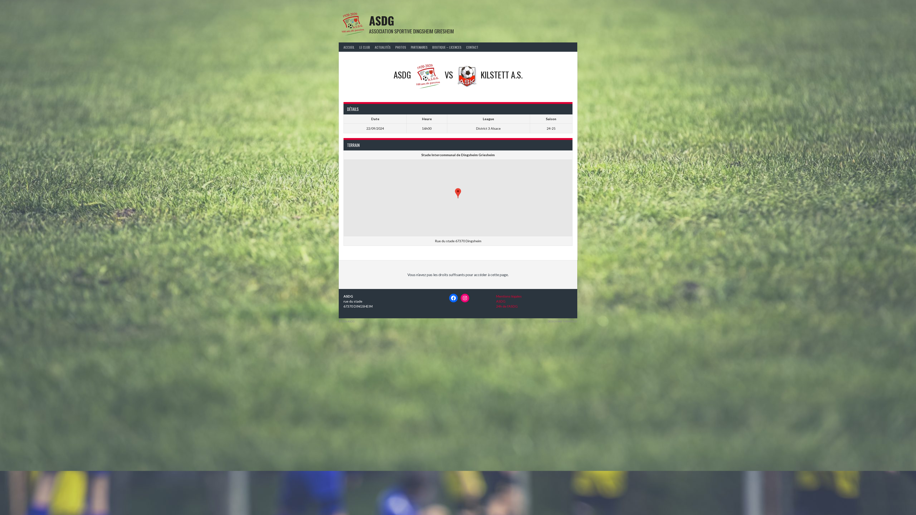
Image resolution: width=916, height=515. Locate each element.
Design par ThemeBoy (562, 321)
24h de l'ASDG (507, 306)
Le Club (364, 47)
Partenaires (419, 47)
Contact (472, 47)
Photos (400, 47)
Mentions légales (509, 296)
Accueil (349, 47)
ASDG (381, 20)
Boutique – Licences (446, 47)
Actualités (382, 47)
